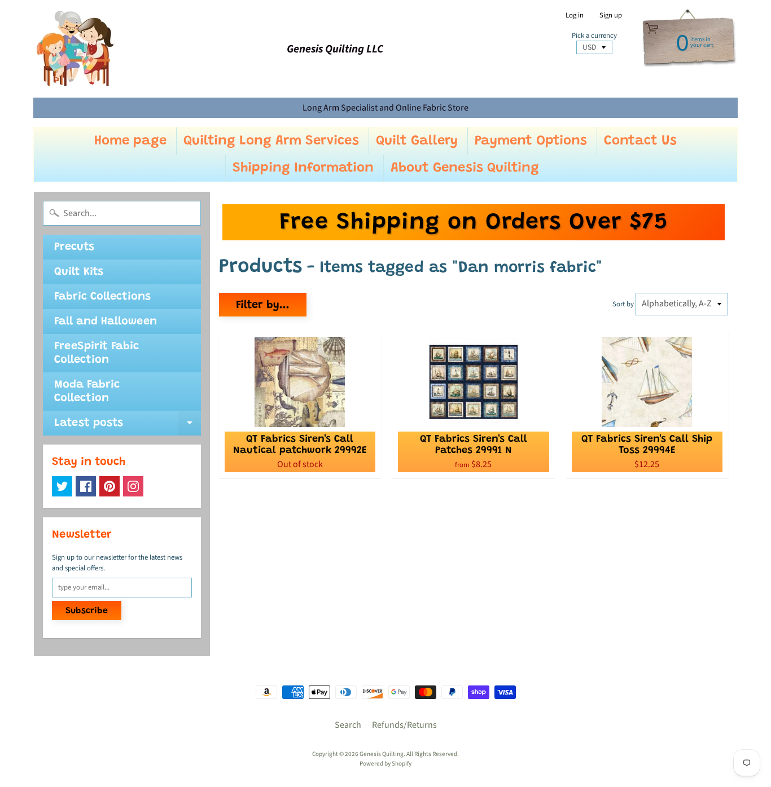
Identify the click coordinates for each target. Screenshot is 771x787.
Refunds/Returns (404, 725)
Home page (130, 141)
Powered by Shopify (385, 763)
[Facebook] (86, 486)
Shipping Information (303, 168)
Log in (575, 15)
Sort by (623, 304)
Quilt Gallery (417, 141)
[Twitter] (62, 486)
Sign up (610, 15)
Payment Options (531, 141)
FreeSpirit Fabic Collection (96, 353)
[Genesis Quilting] (75, 49)
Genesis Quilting (382, 754)
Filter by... (263, 305)
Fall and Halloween (105, 321)
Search (348, 725)
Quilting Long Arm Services (271, 141)
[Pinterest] (109, 486)
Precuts (74, 247)
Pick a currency (594, 36)
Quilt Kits (78, 272)
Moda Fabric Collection (87, 391)
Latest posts (127, 426)
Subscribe (86, 610)
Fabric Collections (102, 296)
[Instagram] (133, 486)
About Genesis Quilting (465, 168)
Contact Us (640, 141)
